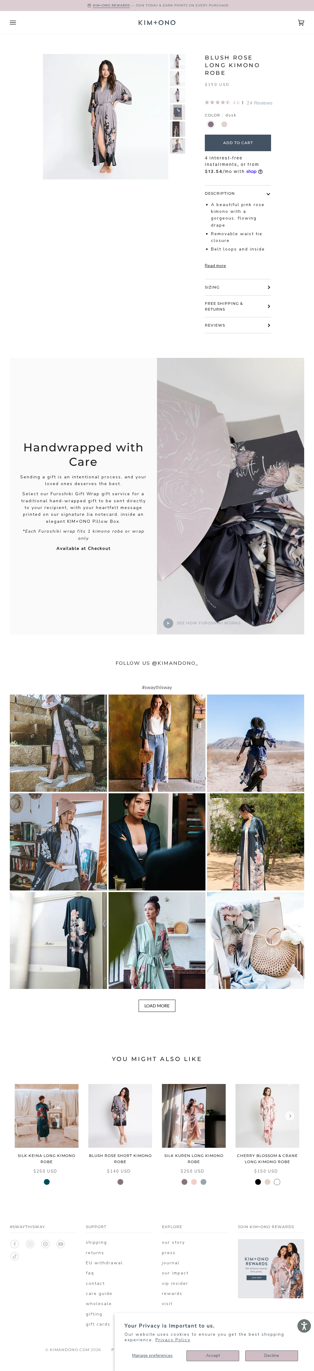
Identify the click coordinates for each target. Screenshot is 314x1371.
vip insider (175, 1283)
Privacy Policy (172, 1340)
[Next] (289, 1115)
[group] (177, 61)
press (169, 1253)
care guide (99, 1293)
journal (171, 1263)
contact (95, 1283)
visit (167, 1304)
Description (220, 193)
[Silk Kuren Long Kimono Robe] (194, 1116)
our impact (175, 1273)
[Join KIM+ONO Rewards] (271, 1297)
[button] (58, 743)
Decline (271, 1355)
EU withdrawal (104, 1263)
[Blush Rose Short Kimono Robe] (120, 1116)
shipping (96, 1242)
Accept (213, 1355)
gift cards (98, 1324)
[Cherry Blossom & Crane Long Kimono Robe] (267, 1116)
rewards (172, 1293)
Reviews (215, 325)
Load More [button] (157, 1005)
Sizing (212, 287)
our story (173, 1242)
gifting (94, 1314)
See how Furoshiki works (208, 622)
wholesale (99, 1304)
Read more (215, 266)
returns (95, 1253)
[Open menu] (19, 23)
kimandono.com (70, 1349)
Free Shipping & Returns (224, 306)
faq (90, 1273)
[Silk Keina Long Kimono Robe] (46, 1116)
